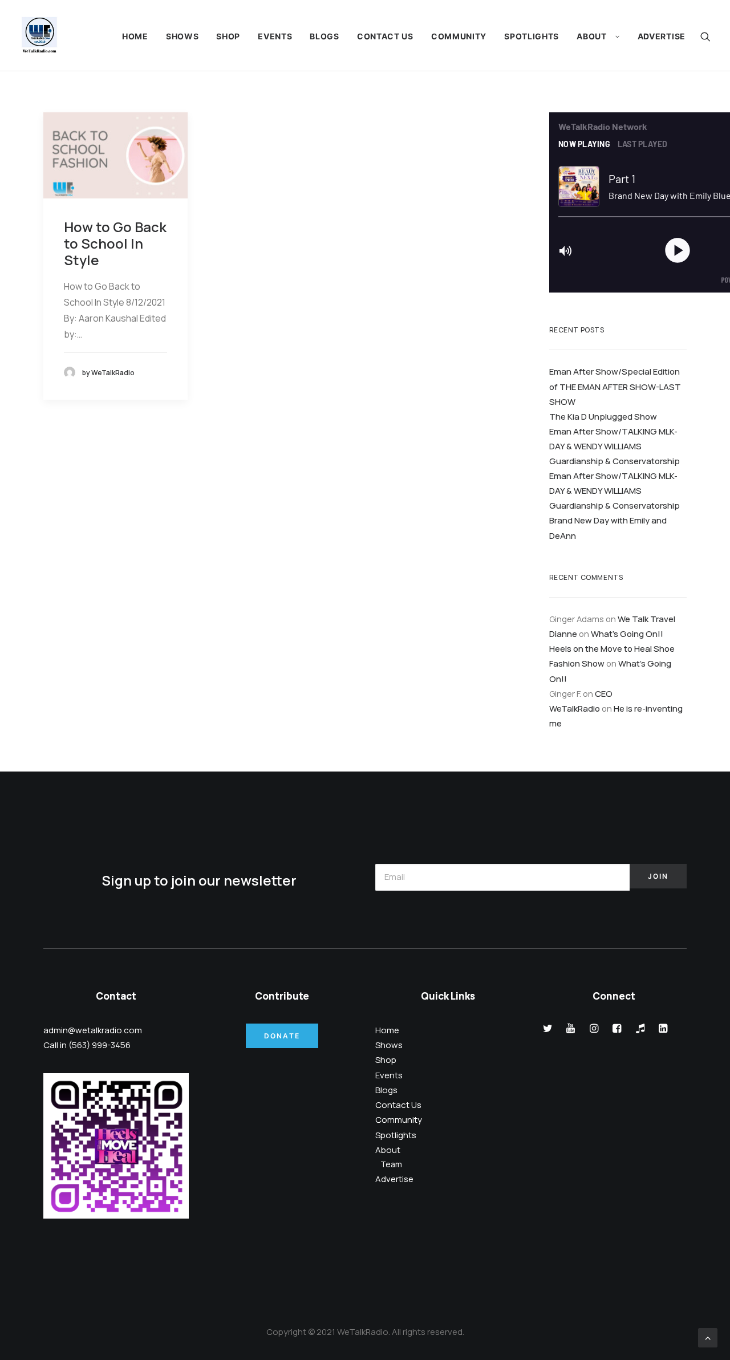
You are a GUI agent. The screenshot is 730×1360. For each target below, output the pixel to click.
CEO (604, 693)
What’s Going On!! (627, 633)
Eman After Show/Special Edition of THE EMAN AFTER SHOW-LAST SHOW (615, 386)
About (592, 36)
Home (135, 36)
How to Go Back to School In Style (115, 243)
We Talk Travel (646, 618)
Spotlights (531, 36)
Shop (228, 36)
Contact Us (385, 36)
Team (391, 1164)
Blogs (324, 36)
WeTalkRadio (574, 708)
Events (275, 36)
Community (458, 36)
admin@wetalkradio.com (92, 1030)
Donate (282, 1036)
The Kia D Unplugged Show (603, 416)
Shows (182, 36)
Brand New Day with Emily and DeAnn (608, 527)
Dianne (563, 633)
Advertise (662, 36)
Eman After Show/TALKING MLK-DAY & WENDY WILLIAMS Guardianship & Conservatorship (614, 445)
